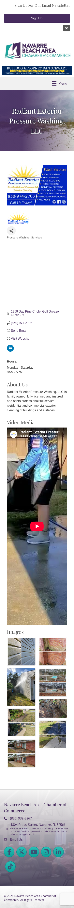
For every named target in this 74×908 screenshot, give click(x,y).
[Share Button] (11, 230)
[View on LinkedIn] (10, 350)
